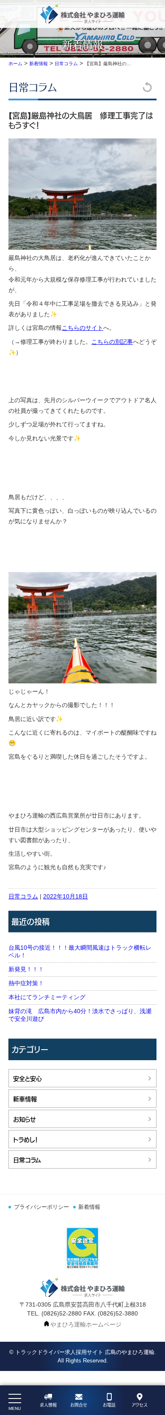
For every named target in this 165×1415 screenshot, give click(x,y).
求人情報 (48, 1405)
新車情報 (25, 1098)
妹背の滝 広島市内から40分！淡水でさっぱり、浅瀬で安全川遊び (79, 1015)
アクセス (139, 1405)
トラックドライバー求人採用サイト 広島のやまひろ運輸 (84, 1352)
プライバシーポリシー (41, 1207)
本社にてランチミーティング (46, 997)
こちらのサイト (82, 327)
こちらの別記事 (112, 341)
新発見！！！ (26, 969)
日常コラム (32, 87)
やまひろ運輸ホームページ (85, 1324)
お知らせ (24, 1118)
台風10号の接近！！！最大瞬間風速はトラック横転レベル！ (79, 951)
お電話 (109, 1405)
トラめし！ (25, 1139)
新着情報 (89, 1207)
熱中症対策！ (26, 983)
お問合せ (78, 1405)
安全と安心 (27, 1078)
